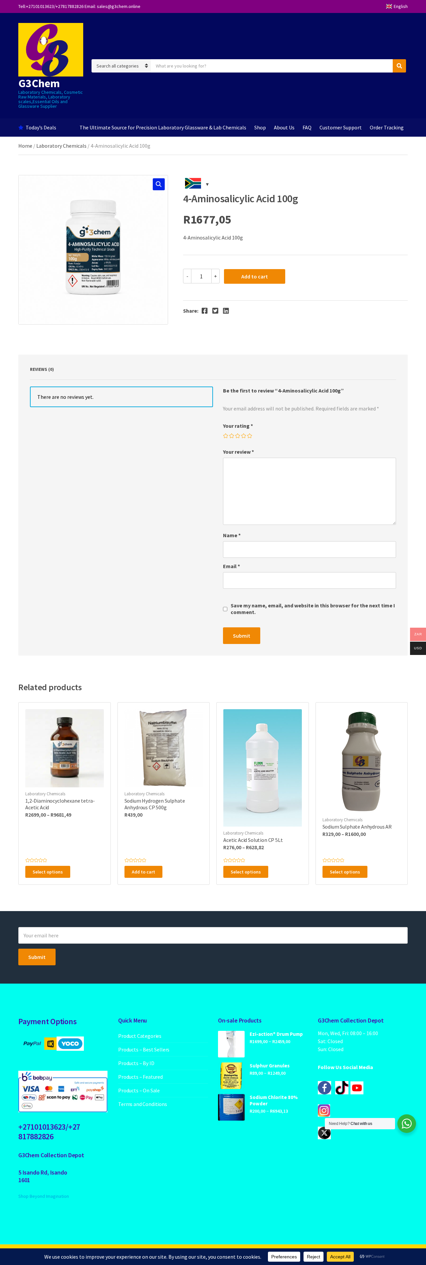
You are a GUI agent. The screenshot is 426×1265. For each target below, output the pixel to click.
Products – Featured (140, 1076)
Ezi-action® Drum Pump (276, 1034)
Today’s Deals (41, 127)
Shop (260, 127)
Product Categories (139, 1035)
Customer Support (341, 127)
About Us (284, 127)
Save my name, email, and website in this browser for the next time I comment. (313, 608)
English (401, 6)
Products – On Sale (139, 1090)
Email (231, 566)
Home (25, 145)
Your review (238, 451)
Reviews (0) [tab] (42, 369)
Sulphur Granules (270, 1065)
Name (232, 535)
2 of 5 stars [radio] (232, 435)
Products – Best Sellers (143, 1049)
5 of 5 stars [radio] (250, 435)
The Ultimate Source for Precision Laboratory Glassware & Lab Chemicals (163, 127)
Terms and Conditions (142, 1104)
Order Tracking (387, 127)
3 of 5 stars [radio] (238, 435)
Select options (48, 872)
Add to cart (254, 276)
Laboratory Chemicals (61, 145)
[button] (159, 184)
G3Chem (39, 83)
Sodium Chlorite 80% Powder (274, 1100)
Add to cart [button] (143, 872)
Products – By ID (136, 1063)
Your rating (238, 425)
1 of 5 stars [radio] (226, 435)
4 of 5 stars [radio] (244, 435)
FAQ (307, 127)
